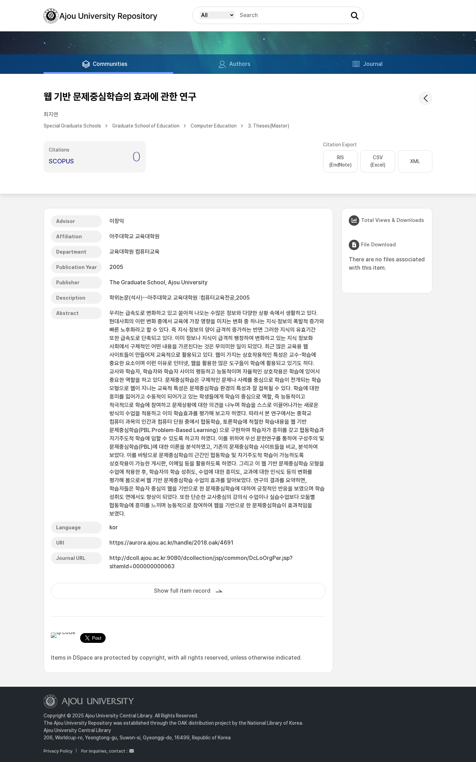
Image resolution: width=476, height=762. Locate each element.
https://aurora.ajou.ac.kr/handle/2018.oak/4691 (171, 542)
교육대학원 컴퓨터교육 (134, 251)
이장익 (116, 221)
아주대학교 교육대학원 (134, 236)
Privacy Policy (58, 751)
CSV (377, 161)
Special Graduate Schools (72, 126)
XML (415, 161)
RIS (340, 161)
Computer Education (214, 126)
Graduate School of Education (145, 126)
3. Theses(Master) (268, 126)
